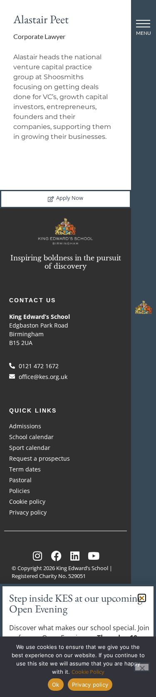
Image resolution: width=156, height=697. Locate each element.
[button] (142, 598)
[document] (78, 348)
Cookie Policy (88, 671)
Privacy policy (90, 684)
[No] (142, 667)
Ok (55, 684)
